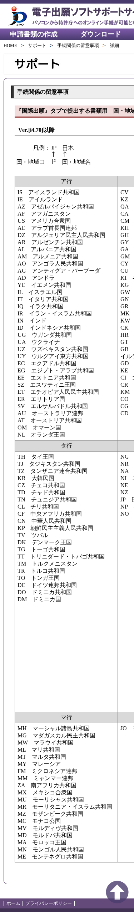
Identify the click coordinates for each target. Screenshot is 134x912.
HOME (10, 45)
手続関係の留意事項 (78, 45)
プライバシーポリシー (48, 903)
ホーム (13, 903)
